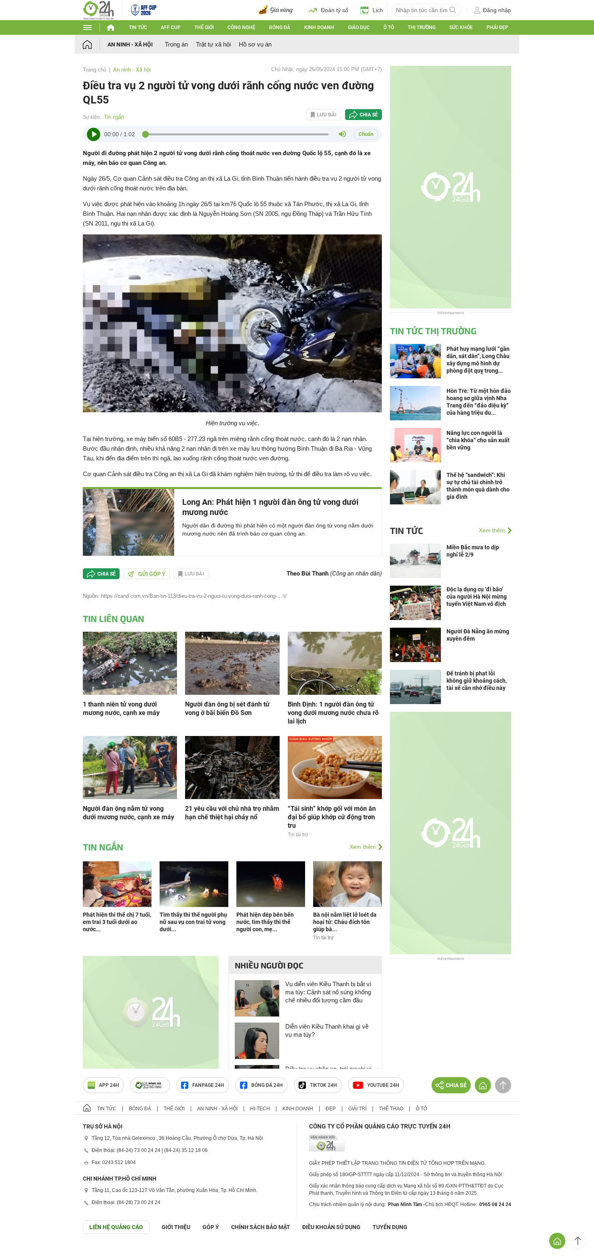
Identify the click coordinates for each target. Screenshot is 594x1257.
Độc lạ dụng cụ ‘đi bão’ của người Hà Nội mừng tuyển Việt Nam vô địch (477, 596)
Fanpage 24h (208, 1085)
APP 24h (109, 1085)
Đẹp (331, 1108)
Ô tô (388, 27)
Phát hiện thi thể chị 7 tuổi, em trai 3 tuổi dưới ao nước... (117, 921)
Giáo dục (359, 27)
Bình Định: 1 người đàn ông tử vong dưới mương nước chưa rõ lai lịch (333, 712)
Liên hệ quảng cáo (116, 1227)
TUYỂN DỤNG (390, 1227)
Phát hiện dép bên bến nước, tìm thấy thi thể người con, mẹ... (265, 921)
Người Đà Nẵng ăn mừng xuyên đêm (478, 635)
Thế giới (204, 27)
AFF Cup (171, 27)
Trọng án (176, 44)
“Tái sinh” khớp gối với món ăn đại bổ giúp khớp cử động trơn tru (332, 817)
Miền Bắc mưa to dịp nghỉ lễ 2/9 (473, 551)
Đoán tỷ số (334, 10)
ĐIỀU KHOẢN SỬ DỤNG (331, 1227)
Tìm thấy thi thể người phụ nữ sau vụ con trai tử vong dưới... (193, 921)
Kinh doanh (319, 27)
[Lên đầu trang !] (578, 1241)
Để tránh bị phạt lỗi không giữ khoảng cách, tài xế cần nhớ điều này (477, 680)
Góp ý (210, 1227)
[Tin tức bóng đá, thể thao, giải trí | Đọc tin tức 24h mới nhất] (98, 9)
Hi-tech (260, 1108)
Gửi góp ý (152, 574)
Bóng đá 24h (267, 1085)
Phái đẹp (497, 27)
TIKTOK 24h (323, 1085)
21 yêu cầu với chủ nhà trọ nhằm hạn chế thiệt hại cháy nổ (232, 813)
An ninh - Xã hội (130, 44)
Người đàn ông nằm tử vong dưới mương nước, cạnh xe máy (128, 813)
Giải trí (357, 1108)
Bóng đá (279, 27)
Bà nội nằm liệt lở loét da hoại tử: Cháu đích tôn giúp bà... (345, 921)
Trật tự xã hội (213, 44)
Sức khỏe (461, 27)
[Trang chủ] (95, 44)
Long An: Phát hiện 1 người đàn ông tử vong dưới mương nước (270, 507)
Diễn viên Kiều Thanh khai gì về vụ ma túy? (327, 1030)
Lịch (378, 10)
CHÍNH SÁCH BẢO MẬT (260, 1227)
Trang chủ (94, 70)
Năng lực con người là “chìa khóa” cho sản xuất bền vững (478, 440)
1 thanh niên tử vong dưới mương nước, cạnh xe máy (121, 708)
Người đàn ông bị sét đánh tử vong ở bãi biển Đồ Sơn (227, 708)
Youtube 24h (383, 1085)
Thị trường (422, 27)
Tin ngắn (114, 117)
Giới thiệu (176, 1227)
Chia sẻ (369, 115)
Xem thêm (363, 847)
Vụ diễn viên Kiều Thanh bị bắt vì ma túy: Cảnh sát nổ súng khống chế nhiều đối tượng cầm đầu (328, 992)
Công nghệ (241, 27)
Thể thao (391, 1108)
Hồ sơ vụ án (255, 44)
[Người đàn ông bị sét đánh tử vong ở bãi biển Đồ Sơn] (232, 662)
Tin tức (138, 27)
